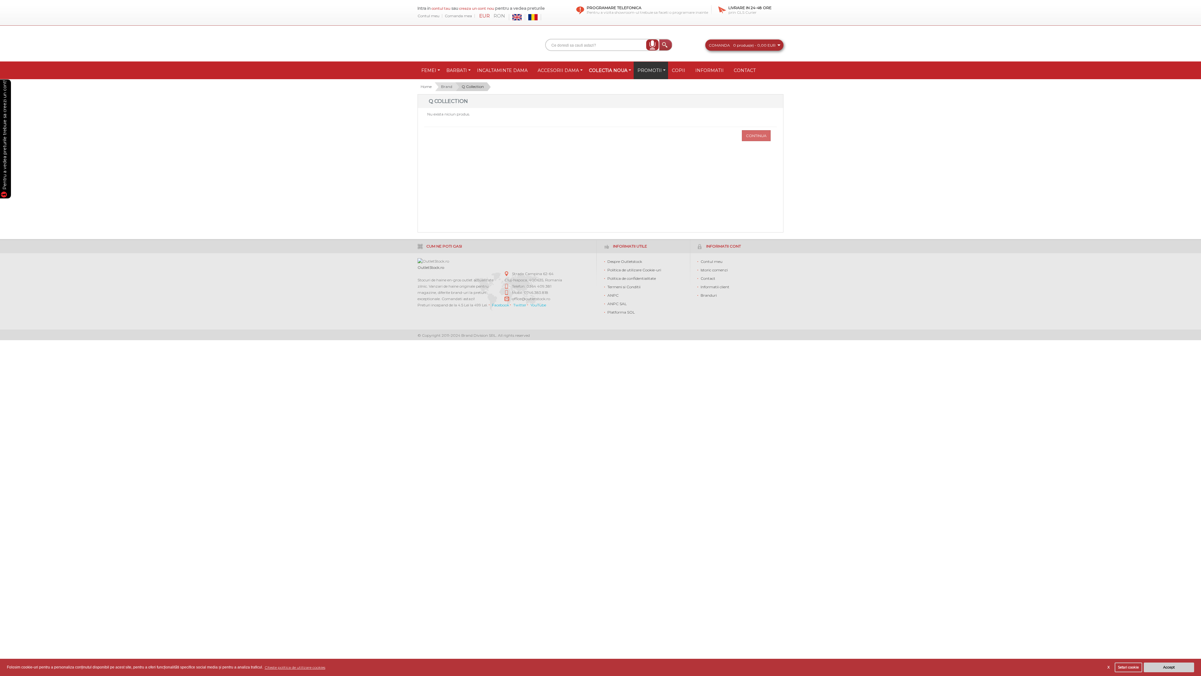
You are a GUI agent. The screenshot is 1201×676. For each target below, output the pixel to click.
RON (499, 16)
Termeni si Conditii (624, 286)
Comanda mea (458, 16)
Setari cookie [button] (1128, 667)
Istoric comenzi (714, 270)
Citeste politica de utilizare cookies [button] (295, 667)
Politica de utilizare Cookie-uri (634, 270)
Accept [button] (1169, 667)
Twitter (519, 305)
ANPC (613, 295)
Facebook (500, 305)
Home (426, 86)
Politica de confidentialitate (631, 278)
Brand (446, 86)
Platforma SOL (621, 312)
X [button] (1108, 667)
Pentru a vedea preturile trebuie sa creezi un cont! (5, 135)
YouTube (538, 305)
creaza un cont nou (477, 8)
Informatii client (715, 286)
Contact (708, 278)
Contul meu (428, 16)
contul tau (441, 8)
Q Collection (473, 86)
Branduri (709, 295)
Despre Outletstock (624, 261)
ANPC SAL (617, 303)
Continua (756, 135)
